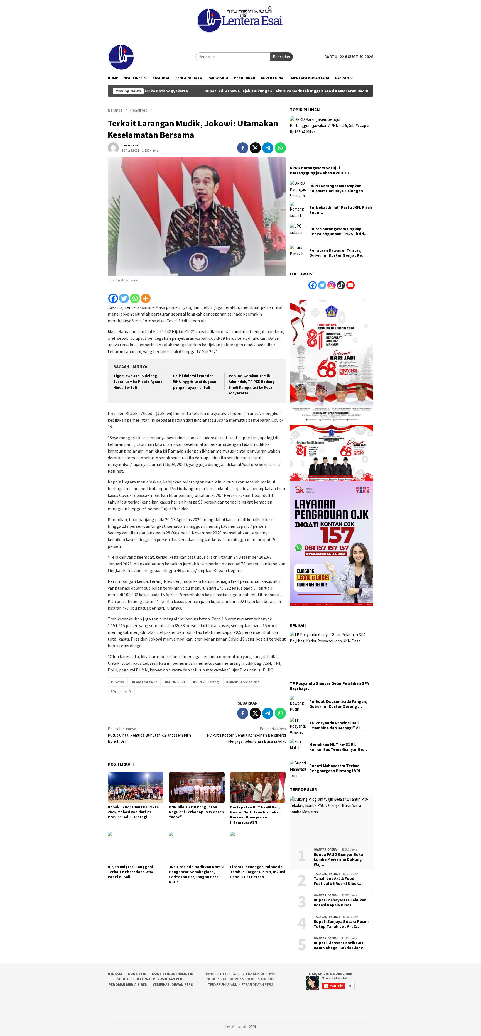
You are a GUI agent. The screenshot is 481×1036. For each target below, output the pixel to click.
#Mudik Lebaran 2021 (243, 682)
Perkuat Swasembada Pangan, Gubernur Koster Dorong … (338, 704)
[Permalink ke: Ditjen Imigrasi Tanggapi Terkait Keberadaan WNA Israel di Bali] (135, 847)
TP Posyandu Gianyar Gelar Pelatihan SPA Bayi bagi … (329, 686)
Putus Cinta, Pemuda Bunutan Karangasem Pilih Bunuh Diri (149, 735)
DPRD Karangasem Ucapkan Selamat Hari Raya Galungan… (338, 189)
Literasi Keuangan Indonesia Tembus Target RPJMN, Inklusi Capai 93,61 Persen (257, 871)
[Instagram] (331, 285)
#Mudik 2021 (175, 682)
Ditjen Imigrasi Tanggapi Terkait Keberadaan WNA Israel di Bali (130, 871)
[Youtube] (350, 285)
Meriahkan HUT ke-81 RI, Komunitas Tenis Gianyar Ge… (338, 747)
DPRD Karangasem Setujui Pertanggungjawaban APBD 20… (321, 170)
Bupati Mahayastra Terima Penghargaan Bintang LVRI (334, 768)
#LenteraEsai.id (145, 682)
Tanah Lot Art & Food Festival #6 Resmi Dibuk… (338, 881)
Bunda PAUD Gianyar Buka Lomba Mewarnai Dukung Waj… (338, 859)
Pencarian (281, 56)
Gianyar (320, 849)
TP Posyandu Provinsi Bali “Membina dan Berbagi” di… (336, 725)
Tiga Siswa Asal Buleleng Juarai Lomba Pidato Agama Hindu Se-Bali (138, 381)
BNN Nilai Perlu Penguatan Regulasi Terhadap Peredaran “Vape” (196, 811)
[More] (146, 298)
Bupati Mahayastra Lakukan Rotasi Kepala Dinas (340, 903)
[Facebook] (113, 298)
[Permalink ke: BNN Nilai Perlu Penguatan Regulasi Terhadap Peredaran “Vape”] (197, 787)
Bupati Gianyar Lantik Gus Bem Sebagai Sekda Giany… (340, 945)
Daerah (333, 849)
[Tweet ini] (255, 147)
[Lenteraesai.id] (122, 56)
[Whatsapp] (135, 298)
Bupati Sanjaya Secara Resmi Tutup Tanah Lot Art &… (341, 924)
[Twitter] (124, 298)
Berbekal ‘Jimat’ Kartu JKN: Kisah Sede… (340, 210)
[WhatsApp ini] (280, 147)
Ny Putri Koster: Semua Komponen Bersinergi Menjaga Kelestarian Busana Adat (246, 735)
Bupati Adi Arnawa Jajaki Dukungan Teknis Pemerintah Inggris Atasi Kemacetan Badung (244, 91)
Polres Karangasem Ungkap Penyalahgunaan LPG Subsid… (338, 231)
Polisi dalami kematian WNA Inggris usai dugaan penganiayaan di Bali (194, 381)
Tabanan (320, 874)
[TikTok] (341, 285)
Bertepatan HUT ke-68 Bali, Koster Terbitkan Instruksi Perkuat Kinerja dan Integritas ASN (255, 815)
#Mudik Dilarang (206, 682)
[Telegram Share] (267, 147)
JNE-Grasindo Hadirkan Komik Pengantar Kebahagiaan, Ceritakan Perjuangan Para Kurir (196, 874)
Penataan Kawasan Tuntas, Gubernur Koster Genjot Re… (337, 253)
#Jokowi (118, 682)
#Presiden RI (121, 691)
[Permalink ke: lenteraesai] (113, 147)
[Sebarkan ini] (242, 147)
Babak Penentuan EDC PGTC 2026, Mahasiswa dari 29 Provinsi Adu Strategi (133, 811)
